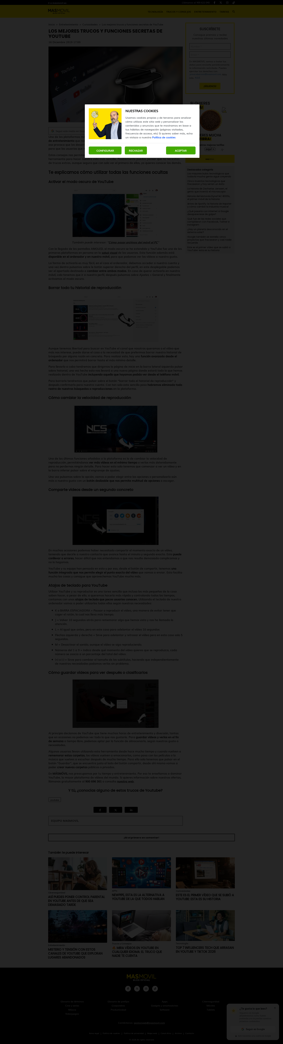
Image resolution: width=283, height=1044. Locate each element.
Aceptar (181, 150)
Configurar (105, 150)
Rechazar (136, 150)
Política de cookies (164, 137)
